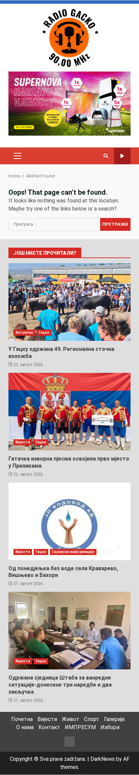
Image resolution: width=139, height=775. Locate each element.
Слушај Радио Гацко (122, 156)
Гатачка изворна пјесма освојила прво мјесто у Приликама (69, 411)
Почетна (22, 719)
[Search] (106, 155)
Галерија (114, 719)
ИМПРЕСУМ (80, 727)
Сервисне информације (73, 552)
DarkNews (102, 759)
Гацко (44, 332)
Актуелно (24, 332)
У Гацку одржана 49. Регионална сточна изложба (69, 302)
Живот (70, 719)
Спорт (91, 719)
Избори (110, 727)
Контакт (49, 727)
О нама (25, 727)
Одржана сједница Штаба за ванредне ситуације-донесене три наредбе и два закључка (69, 630)
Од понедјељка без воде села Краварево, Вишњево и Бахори (69, 521)
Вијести (23, 442)
